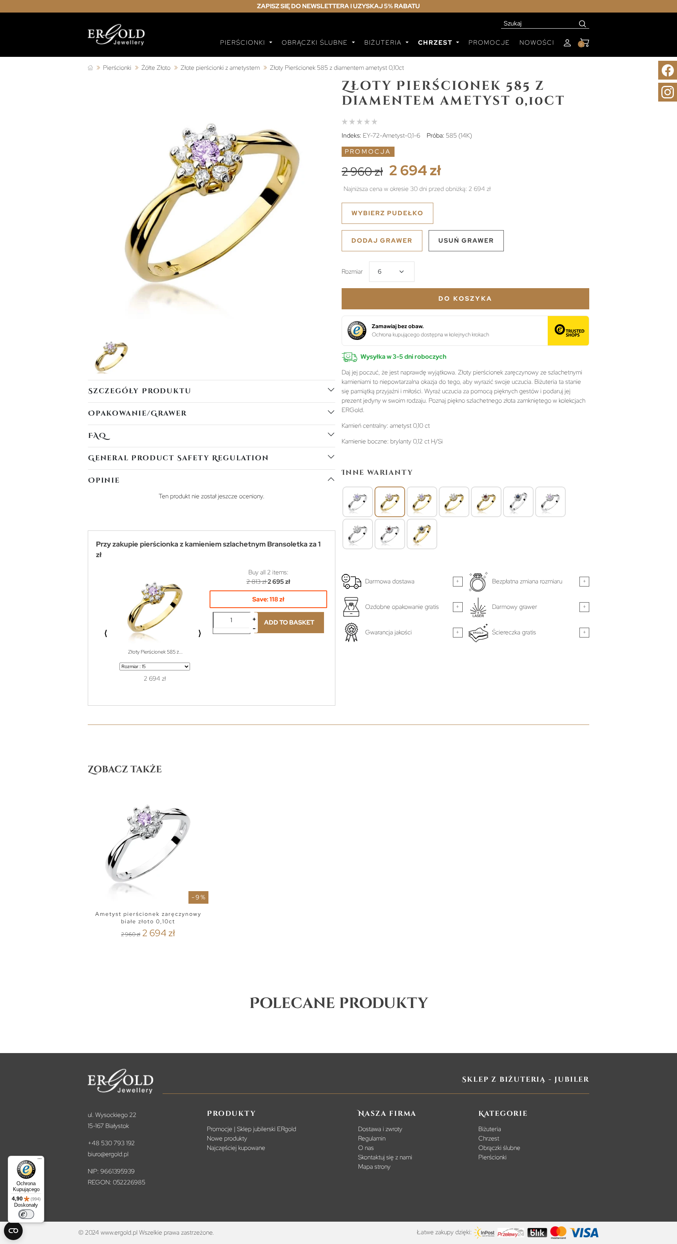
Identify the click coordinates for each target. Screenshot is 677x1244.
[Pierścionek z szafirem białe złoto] (518, 502)
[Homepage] (116, 38)
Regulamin (372, 1138)
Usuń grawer (466, 240)
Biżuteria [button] (384, 42)
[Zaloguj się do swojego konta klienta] (567, 43)
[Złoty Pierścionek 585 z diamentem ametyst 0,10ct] (390, 502)
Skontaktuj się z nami (385, 1157)
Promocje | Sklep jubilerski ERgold (251, 1129)
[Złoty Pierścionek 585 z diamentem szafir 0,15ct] (422, 534)
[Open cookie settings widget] (13, 1230)
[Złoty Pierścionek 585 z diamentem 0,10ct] (454, 502)
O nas (366, 1148)
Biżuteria (489, 1129)
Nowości (537, 42)
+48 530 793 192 (111, 1143)
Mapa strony (374, 1166)
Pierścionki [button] (244, 42)
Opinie (104, 480)
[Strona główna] (90, 68)
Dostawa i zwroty (380, 1129)
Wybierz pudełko (387, 213)
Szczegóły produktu (139, 391)
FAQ (97, 436)
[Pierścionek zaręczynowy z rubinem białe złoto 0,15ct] (390, 534)
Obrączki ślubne (499, 1148)
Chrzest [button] (436, 42)
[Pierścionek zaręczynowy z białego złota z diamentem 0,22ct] (357, 534)
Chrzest (488, 1138)
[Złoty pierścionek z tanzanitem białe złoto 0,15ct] (357, 502)
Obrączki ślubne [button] (316, 42)
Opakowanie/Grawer (137, 413)
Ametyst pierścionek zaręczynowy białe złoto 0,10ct (148, 917)
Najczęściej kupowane (236, 1148)
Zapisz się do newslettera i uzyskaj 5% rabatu (338, 6)
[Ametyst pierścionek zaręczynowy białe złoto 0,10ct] (550, 502)
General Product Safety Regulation (178, 458)
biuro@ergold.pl (108, 1154)
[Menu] (39, 1160)
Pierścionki (492, 1157)
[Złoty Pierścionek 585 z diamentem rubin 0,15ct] (486, 502)
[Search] (582, 23)
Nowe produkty (227, 1138)
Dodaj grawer (382, 240)
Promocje (489, 42)
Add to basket (289, 622)
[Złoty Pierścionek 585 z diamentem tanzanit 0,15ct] (422, 502)
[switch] (26, 1214)
